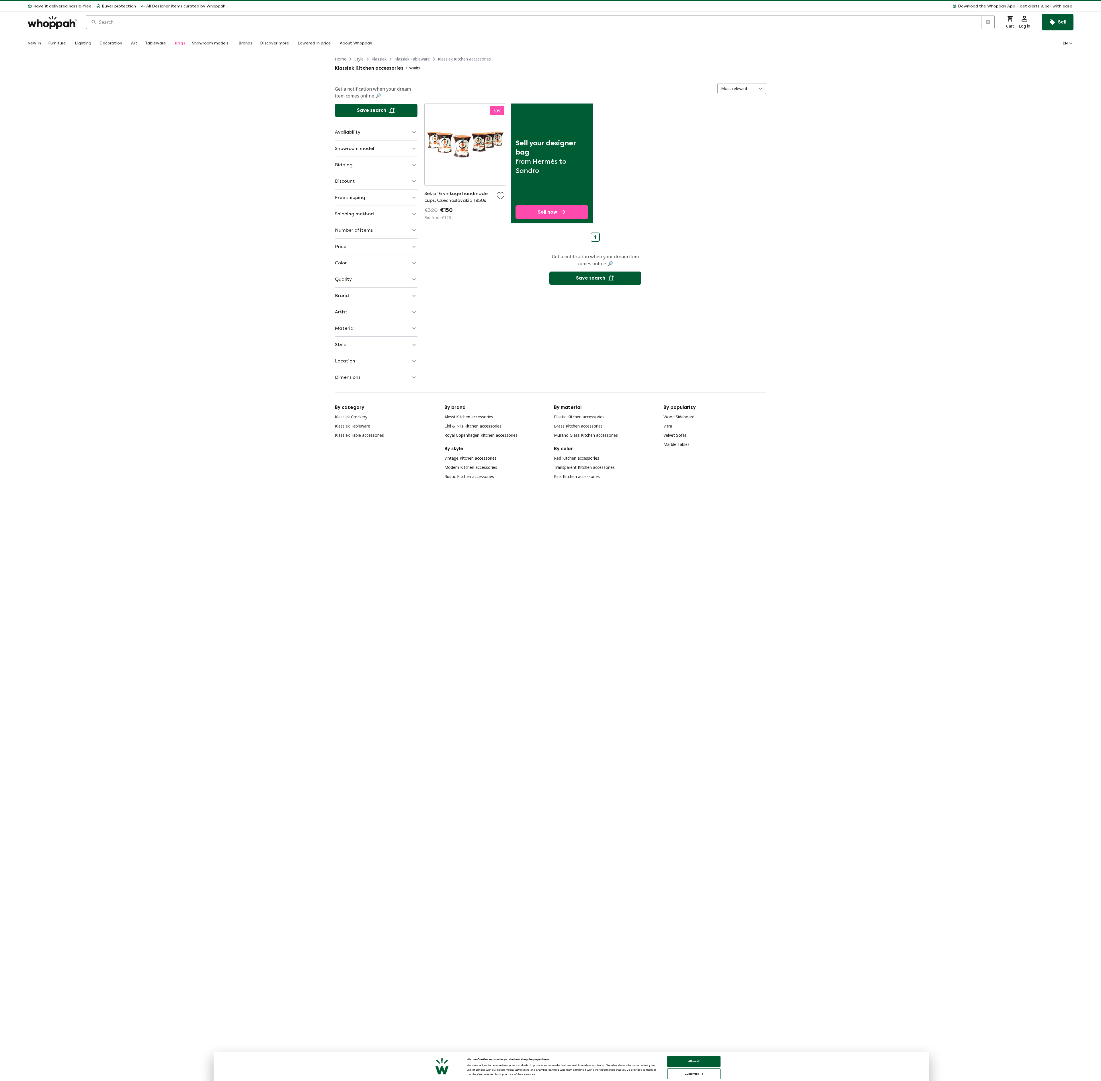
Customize (692, 1073)
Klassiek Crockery (351, 416)
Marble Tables (676, 444)
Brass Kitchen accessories (578, 426)
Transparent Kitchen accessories (584, 467)
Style (359, 59)
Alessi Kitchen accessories (468, 416)
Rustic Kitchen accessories (469, 476)
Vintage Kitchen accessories (470, 458)
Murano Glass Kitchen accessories (586, 435)
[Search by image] (987, 22)
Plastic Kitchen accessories (579, 416)
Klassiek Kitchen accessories (464, 59)
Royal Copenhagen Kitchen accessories (481, 435)
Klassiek (379, 59)
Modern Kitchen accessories (470, 467)
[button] (651, 6)
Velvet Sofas (675, 435)
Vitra (667, 426)
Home (340, 59)
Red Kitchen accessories (576, 458)
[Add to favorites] (500, 196)
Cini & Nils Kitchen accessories (472, 426)
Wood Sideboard (678, 416)
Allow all (694, 1061)
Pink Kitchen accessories (577, 476)
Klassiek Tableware (412, 59)
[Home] (52, 22)
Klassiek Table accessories (359, 435)
